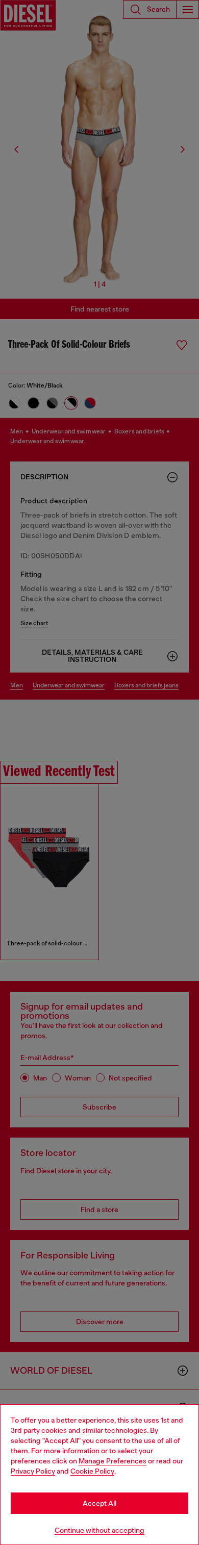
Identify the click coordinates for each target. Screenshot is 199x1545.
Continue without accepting (99, 1530)
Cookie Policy (92, 1471)
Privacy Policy (33, 1471)
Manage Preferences (112, 1461)
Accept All (99, 1503)
